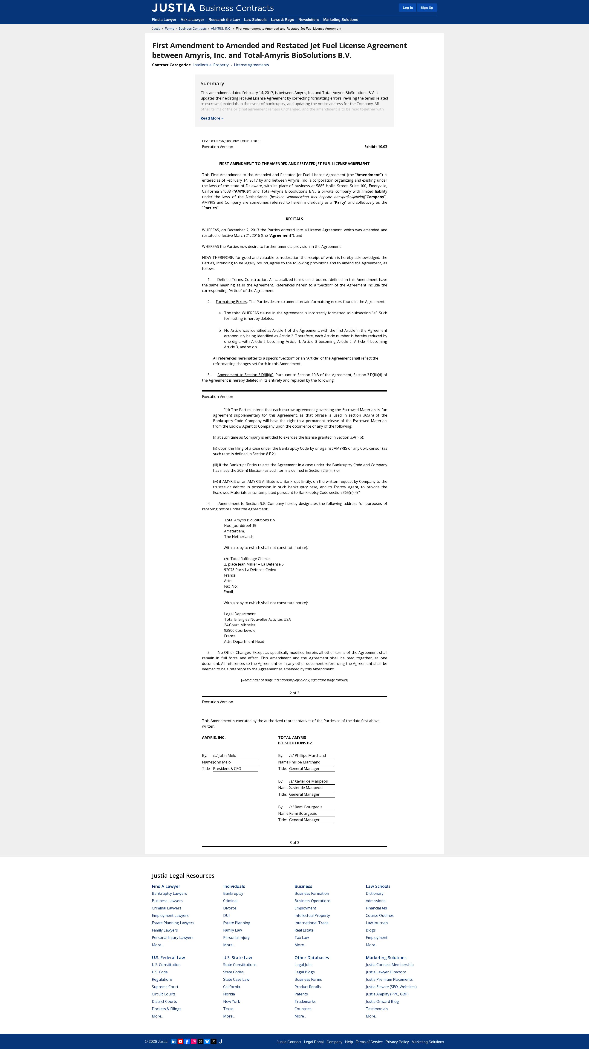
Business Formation (311, 893)
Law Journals (377, 922)
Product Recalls (307, 986)
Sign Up (427, 7)
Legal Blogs (304, 972)
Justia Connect (289, 1042)
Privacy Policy (397, 1042)
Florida (229, 994)
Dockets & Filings (166, 1008)
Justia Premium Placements (389, 979)
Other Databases (311, 957)
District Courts (164, 1001)
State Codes (233, 972)
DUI (226, 915)
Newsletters (308, 20)
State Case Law (236, 979)
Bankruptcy (233, 893)
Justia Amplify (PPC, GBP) (387, 994)
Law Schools (255, 20)
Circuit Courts (164, 994)
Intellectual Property (211, 64)
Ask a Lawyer (193, 20)
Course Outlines (380, 915)
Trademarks (305, 1001)
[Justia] (174, 7)
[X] (214, 1041)
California (231, 986)
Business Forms (308, 979)
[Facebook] (187, 1041)
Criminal (230, 900)
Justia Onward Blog (382, 1001)
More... (157, 944)
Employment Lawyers (170, 915)
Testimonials (377, 1008)
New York (231, 1001)
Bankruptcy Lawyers (169, 893)
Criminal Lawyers (166, 908)
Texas (228, 1008)
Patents (301, 994)
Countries (303, 1008)
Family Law (232, 930)
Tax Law (301, 937)
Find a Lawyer (164, 20)
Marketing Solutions (340, 20)
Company (334, 1042)
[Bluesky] (207, 1041)
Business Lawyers (167, 900)
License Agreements (251, 64)
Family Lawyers (165, 930)
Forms (169, 28)
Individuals (234, 886)
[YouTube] (180, 1041)
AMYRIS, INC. (221, 28)
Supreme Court (165, 986)
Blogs (371, 930)
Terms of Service (369, 1042)
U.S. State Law (237, 957)
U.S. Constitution (166, 964)
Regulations (162, 979)
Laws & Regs (282, 20)
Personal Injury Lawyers (172, 937)
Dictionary (375, 893)
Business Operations (312, 900)
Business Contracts (193, 28)
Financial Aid (376, 908)
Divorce (229, 908)
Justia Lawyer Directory (386, 972)
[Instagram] (193, 1041)
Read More (210, 118)
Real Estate (304, 930)
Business (303, 886)
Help (349, 1042)
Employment (305, 908)
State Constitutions (240, 964)
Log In (408, 7)
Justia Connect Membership (390, 964)
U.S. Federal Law (168, 957)
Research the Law (224, 20)
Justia (156, 28)
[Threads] (200, 1041)
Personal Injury (236, 937)
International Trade (311, 922)
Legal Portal (314, 1042)
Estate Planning (236, 922)
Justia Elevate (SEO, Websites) (391, 986)
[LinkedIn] (173, 1041)
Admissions (375, 900)
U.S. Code (160, 972)
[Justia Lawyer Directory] (220, 1041)
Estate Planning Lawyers (173, 922)
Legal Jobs (303, 964)
